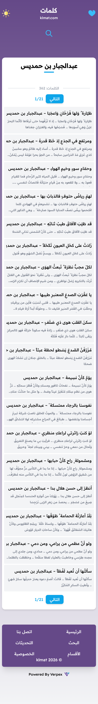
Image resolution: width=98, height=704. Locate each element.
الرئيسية (73, 631)
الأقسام (74, 653)
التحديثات (24, 642)
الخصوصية (24, 653)
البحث (74, 642)
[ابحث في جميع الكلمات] (49, 33)
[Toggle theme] (6, 13)
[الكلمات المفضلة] (92, 13)
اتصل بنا (24, 631)
